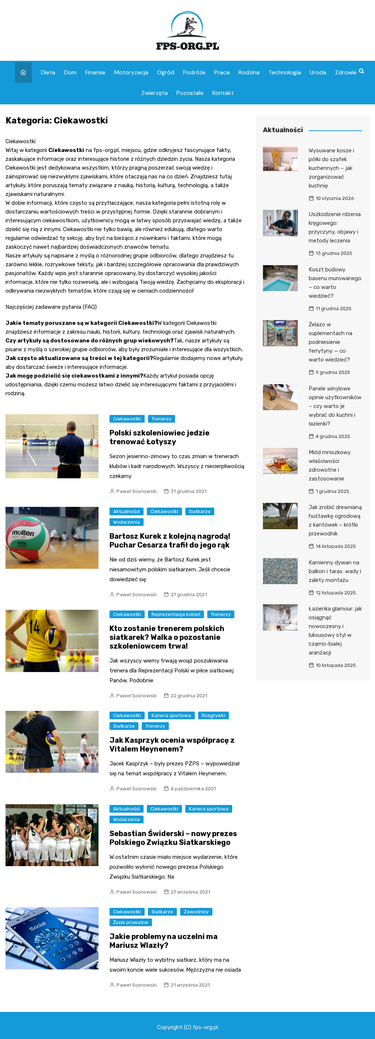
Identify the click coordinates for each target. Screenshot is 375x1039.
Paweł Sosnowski (136, 491)
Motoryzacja (131, 72)
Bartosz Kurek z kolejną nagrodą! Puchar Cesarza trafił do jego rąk (169, 540)
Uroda (318, 72)
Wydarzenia (126, 522)
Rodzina (249, 72)
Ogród (165, 72)
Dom (70, 72)
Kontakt (223, 93)
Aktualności (126, 511)
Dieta (48, 72)
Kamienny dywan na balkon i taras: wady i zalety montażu (335, 571)
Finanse (95, 72)
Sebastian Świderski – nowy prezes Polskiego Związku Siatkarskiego (173, 838)
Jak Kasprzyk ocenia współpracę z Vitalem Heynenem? (172, 744)
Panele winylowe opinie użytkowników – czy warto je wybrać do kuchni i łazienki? (335, 406)
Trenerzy (161, 419)
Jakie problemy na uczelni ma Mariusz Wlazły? (163, 941)
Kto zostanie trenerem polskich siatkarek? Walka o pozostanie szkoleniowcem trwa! (166, 637)
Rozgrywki (213, 715)
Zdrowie (346, 72)
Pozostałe (190, 93)
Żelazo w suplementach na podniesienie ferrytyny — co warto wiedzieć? (330, 342)
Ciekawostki (127, 419)
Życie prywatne (130, 922)
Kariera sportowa (171, 715)
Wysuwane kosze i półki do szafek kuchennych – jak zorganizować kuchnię (331, 168)
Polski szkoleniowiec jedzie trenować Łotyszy (159, 437)
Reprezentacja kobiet (176, 614)
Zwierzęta (154, 93)
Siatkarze (200, 511)
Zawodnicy (196, 911)
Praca (222, 72)
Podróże (194, 72)
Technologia (284, 72)
